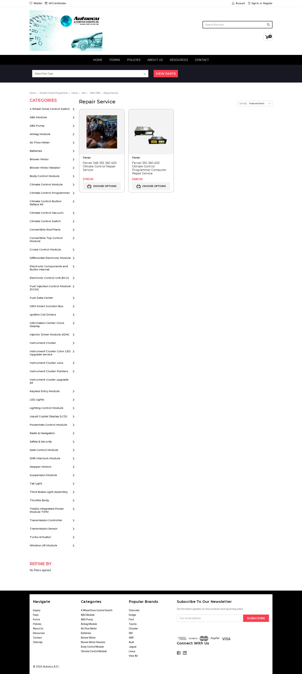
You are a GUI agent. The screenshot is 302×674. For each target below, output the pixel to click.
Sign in (255, 3)
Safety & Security (41, 441)
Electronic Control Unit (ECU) (49, 277)
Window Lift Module (43, 545)
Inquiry (36, 610)
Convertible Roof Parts (45, 229)
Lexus (132, 651)
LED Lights (37, 399)
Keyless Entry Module (45, 391)
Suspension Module (43, 475)
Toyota (132, 624)
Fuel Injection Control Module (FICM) (50, 288)
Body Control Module (44, 176)
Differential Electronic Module (50, 258)
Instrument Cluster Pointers (49, 371)
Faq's (36, 614)
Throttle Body (39, 500)
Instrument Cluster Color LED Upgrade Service (50, 353)
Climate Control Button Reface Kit (46, 203)
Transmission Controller (46, 520)
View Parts (166, 73)
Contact (202, 60)
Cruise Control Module (45, 249)
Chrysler (133, 628)
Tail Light (36, 483)
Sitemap (37, 642)
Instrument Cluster (43, 343)
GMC (131, 637)
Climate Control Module (46, 184)
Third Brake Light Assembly (49, 492)
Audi (131, 642)
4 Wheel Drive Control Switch (50, 109)
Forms (114, 60)
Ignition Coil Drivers (43, 314)
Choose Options (104, 186)
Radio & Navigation (42, 433)
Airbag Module (40, 134)
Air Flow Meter (40, 142)
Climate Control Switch (45, 221)
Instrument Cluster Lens (46, 362)
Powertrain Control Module (48, 424)
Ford (131, 619)
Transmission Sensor (44, 528)
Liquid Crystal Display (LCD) (48, 416)
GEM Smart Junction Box (46, 306)
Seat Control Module (44, 450)
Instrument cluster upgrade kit (49, 381)
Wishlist (38, 3)
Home (97, 60)
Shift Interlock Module (45, 458)
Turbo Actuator (40, 537)
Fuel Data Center (41, 297)
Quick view (102, 127)
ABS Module (38, 117)
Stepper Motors (40, 466)
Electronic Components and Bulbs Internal (49, 268)
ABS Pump (37, 125)
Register (267, 3)
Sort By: (243, 103)
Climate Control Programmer (50, 192)
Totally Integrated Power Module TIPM (47, 510)
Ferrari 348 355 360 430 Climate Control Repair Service (100, 166)
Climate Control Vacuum (46, 212)
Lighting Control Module (46, 408)
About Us (155, 60)
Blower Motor (39, 159)
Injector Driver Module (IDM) (49, 334)
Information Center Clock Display (47, 324)
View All (133, 655)
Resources (179, 60)
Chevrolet (134, 610)
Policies (134, 60)
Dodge (132, 614)
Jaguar (133, 646)
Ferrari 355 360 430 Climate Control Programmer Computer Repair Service (149, 168)
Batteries (36, 150)
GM (130, 633)
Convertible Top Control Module (46, 239)
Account (240, 3)
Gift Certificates (57, 3)
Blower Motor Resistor (45, 167)
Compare (102, 137)
